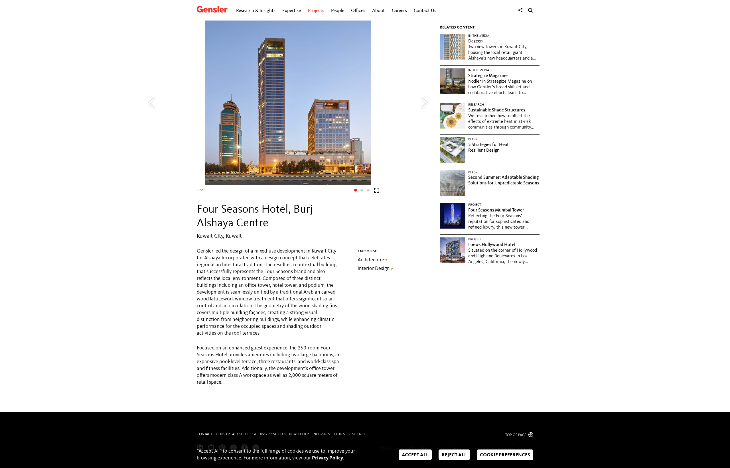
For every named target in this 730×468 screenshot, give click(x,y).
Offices (358, 10)
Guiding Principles (268, 434)
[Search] (530, 10)
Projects (316, 10)
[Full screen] (376, 192)
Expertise (291, 10)
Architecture (372, 260)
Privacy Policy (327, 458)
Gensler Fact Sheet (232, 434)
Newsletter (299, 434)
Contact (204, 434)
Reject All (454, 455)
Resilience (357, 434)
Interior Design (375, 268)
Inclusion (321, 434)
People (337, 10)
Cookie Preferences (505, 455)
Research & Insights (255, 10)
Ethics (339, 434)
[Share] (520, 10)
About (378, 10)
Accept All (415, 455)
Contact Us (425, 10)
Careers (399, 10)
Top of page (516, 435)
